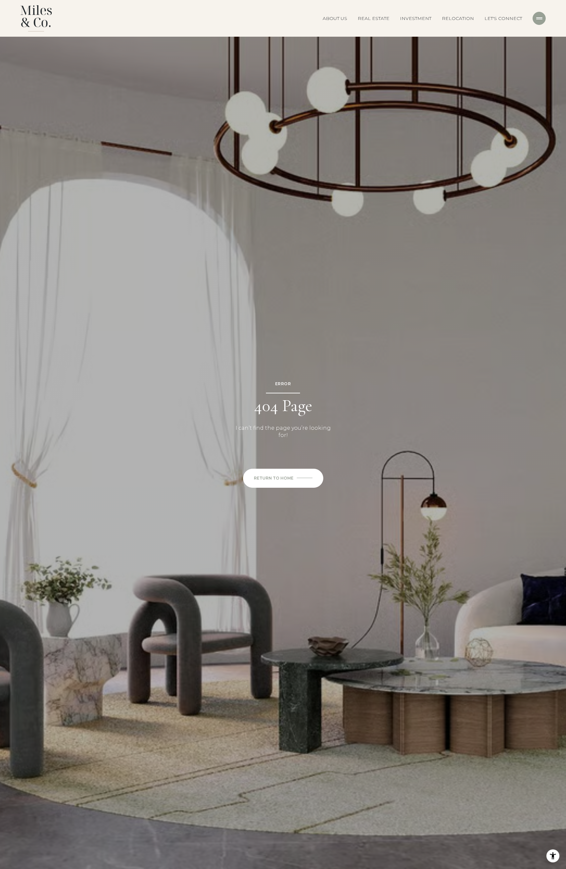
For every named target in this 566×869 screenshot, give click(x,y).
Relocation (458, 18)
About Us (335, 18)
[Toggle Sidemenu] (539, 18)
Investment (415, 18)
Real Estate (373, 18)
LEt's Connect (503, 18)
